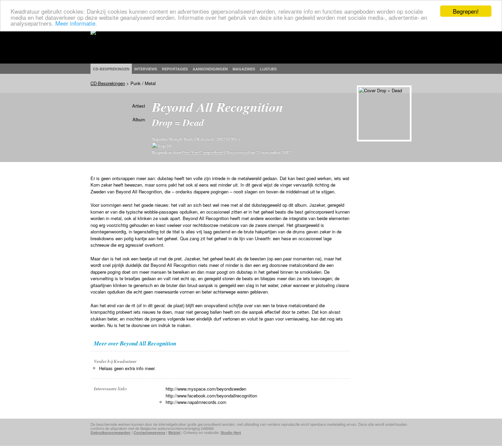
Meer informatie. (76, 23)
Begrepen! (466, 11)
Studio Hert (231, 432)
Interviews (145, 69)
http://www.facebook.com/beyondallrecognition (211, 395)
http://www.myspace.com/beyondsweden (206, 388)
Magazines (244, 69)
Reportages (175, 69)
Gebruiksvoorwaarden (110, 432)
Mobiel (174, 432)
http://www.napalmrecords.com (196, 402)
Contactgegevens (149, 432)
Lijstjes (268, 69)
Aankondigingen (210, 69)
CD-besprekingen (111, 69)
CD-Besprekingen (107, 83)
